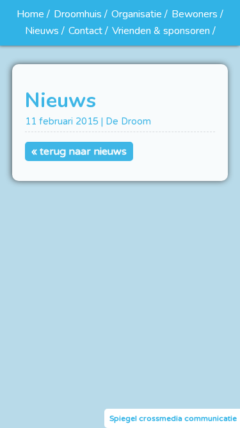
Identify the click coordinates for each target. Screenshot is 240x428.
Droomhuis (78, 14)
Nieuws (42, 31)
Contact (85, 31)
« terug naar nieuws (79, 151)
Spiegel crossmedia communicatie (173, 418)
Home (30, 14)
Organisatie (136, 14)
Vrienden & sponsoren (161, 31)
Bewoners (195, 14)
